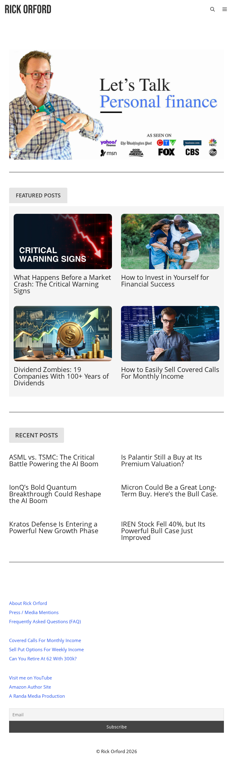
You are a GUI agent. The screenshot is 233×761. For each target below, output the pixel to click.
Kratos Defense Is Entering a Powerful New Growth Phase (53, 527)
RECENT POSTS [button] (36, 435)
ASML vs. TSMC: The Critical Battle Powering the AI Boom (53, 460)
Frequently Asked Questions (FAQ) (45, 621)
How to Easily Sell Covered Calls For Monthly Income (170, 372)
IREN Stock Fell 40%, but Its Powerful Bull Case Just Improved (163, 530)
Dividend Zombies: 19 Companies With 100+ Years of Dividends (61, 376)
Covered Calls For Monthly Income (45, 640)
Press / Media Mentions (34, 612)
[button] (212, 9)
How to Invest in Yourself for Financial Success (165, 280)
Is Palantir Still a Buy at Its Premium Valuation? (161, 460)
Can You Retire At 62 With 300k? (42, 658)
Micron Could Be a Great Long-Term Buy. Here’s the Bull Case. (169, 490)
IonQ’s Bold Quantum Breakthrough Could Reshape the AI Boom (55, 494)
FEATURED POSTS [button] (38, 195)
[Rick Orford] (27, 9)
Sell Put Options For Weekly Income (46, 649)
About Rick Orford (28, 603)
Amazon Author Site (30, 687)
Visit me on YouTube (30, 678)
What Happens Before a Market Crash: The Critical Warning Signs (62, 284)
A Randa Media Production (37, 696)
